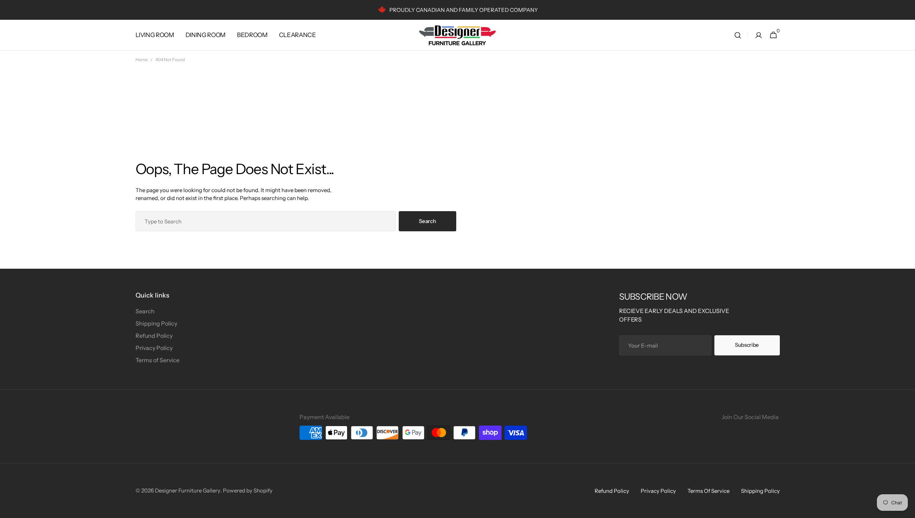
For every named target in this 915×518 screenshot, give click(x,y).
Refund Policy (154, 335)
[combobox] (266, 221)
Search (427, 221)
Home (142, 59)
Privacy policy (658, 490)
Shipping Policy (156, 323)
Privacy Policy (154, 347)
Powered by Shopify (248, 490)
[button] (738, 35)
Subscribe (747, 344)
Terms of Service (157, 360)
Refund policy (612, 490)
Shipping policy (760, 490)
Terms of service (708, 490)
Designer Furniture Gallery (187, 490)
